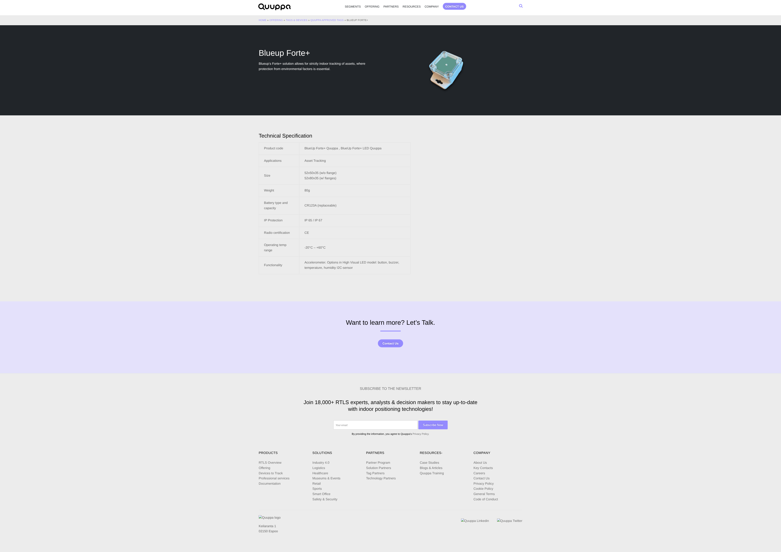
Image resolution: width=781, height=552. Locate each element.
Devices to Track (271, 473)
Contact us (454, 6)
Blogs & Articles (431, 468)
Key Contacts (483, 468)
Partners (391, 6)
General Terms (484, 494)
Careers (479, 473)
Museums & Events (326, 478)
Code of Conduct (485, 499)
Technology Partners (381, 478)
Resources (412, 6)
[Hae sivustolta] (521, 6)
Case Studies (429, 463)
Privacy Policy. (420, 433)
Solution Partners (378, 468)
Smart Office (321, 494)
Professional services (274, 478)
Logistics (318, 468)
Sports (317, 489)
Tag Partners (375, 473)
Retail (316, 483)
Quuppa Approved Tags (327, 20)
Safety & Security (324, 499)
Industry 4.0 (320, 463)
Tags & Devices (296, 20)
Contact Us (390, 343)
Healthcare (320, 473)
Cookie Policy (483, 489)
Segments (353, 6)
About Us (480, 463)
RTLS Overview (270, 463)
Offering (372, 6)
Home (262, 20)
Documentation (270, 483)
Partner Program (378, 463)
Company (432, 6)
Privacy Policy (483, 483)
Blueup (264, 64)
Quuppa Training (432, 473)
